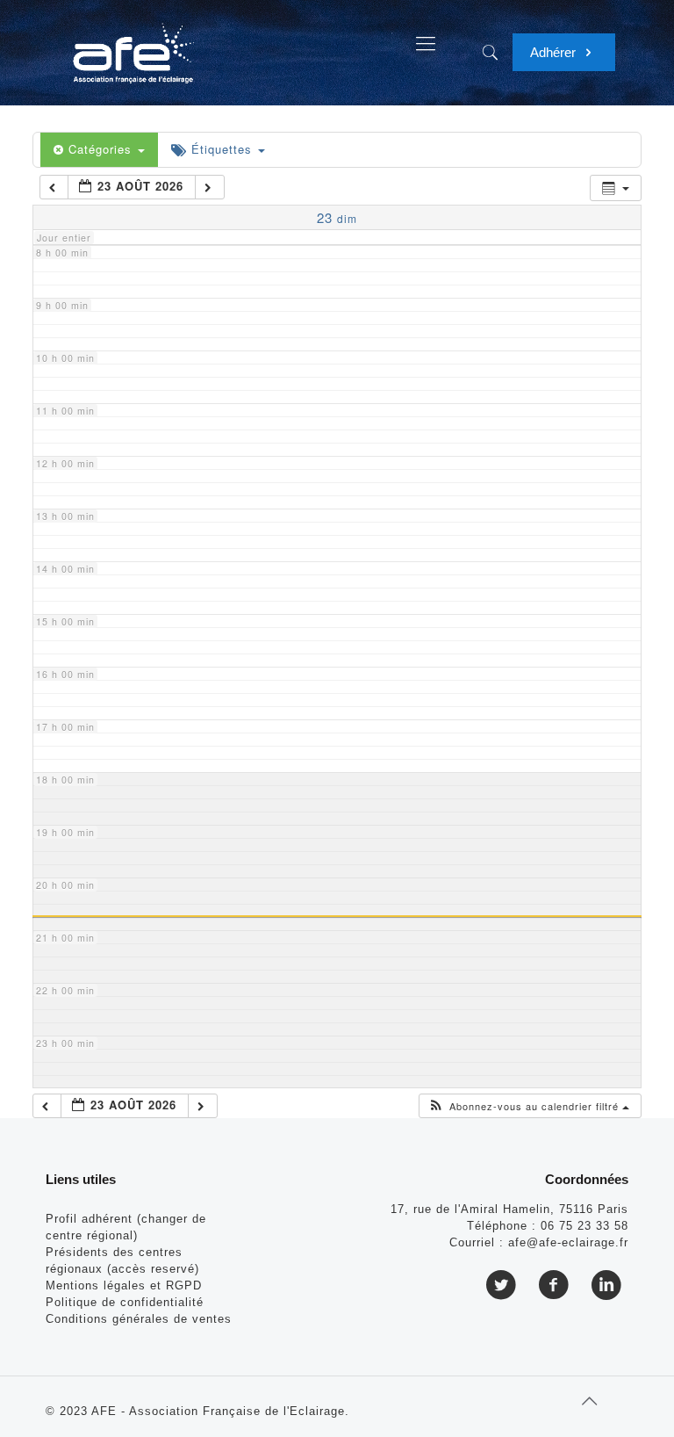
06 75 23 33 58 (584, 1225)
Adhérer (554, 52)
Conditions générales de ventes (139, 1318)
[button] (528, 1106)
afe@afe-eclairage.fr (568, 1242)
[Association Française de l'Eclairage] (133, 44)
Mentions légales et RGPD (124, 1285)
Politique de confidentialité (125, 1302)
